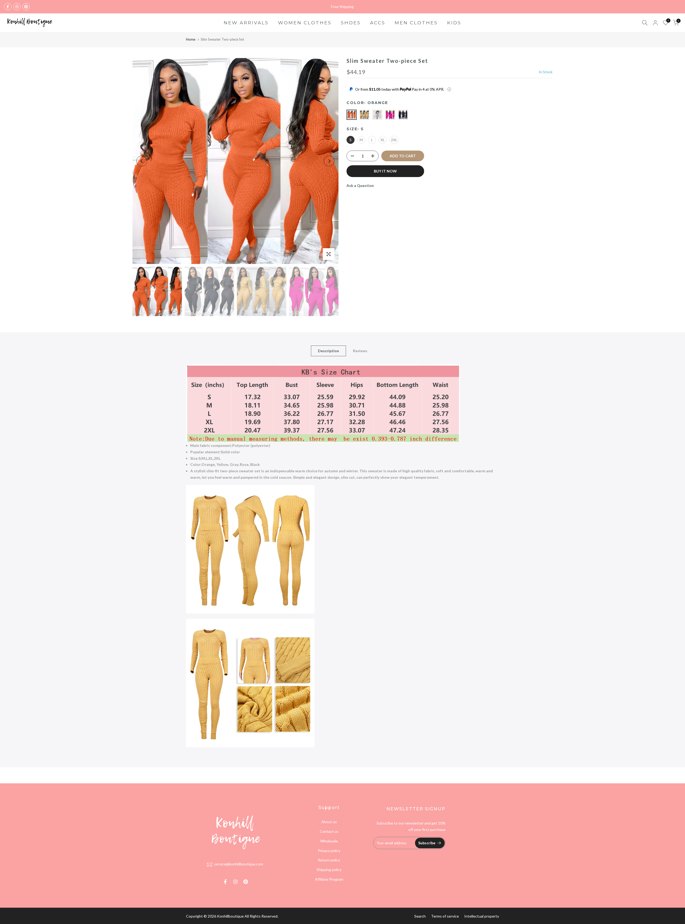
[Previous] (141, 161)
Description (328, 350)
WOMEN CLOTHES (305, 22)
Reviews (360, 350)
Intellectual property (481, 916)
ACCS (377, 22)
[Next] (329, 161)
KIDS (454, 22)
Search (420, 916)
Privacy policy (329, 850)
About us (329, 821)
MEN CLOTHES (416, 22)
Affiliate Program (329, 879)
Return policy (329, 860)
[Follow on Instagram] (17, 6)
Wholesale (329, 841)
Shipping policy (329, 869)
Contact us (329, 831)
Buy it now (385, 171)
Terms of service (445, 916)
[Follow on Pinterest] (26, 6)
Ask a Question (360, 185)
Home (190, 39)
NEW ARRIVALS (246, 22)
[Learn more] (449, 89)
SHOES (351, 22)
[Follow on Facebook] (8, 6)
